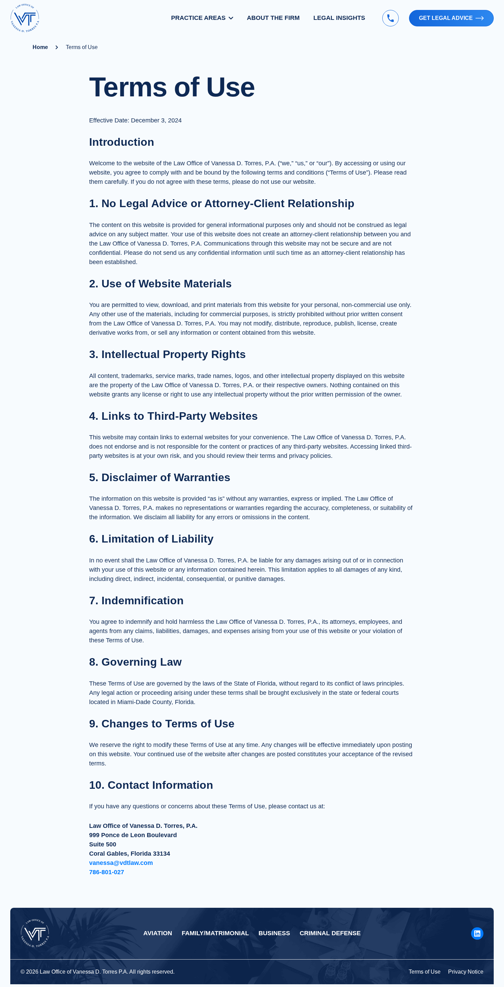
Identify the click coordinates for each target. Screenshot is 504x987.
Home (40, 47)
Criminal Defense (330, 933)
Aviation (157, 933)
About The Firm (273, 17)
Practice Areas (198, 17)
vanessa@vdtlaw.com (121, 862)
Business (274, 933)
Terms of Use (425, 972)
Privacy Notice (465, 972)
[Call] (390, 18)
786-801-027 (106, 872)
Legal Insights (339, 17)
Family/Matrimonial (215, 933)
